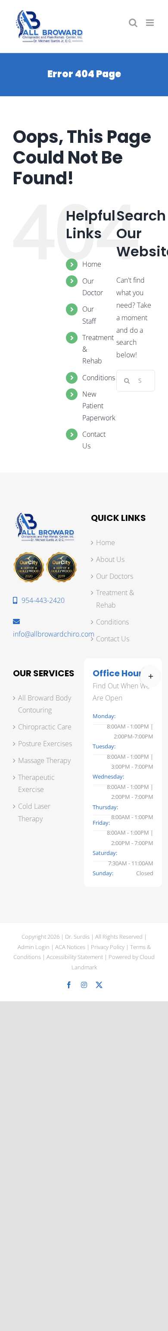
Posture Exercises (45, 743)
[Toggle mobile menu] (150, 22)
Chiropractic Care (45, 727)
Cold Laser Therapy (34, 812)
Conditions (98, 377)
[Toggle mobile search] (133, 22)
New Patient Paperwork (98, 405)
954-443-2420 (43, 600)
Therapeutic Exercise (36, 784)
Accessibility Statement (75, 957)
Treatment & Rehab (115, 599)
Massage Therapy (44, 760)
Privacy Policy (107, 947)
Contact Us (112, 638)
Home (91, 264)
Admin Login (34, 947)
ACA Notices (70, 947)
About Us (110, 559)
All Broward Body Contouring (44, 704)
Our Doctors (114, 576)
